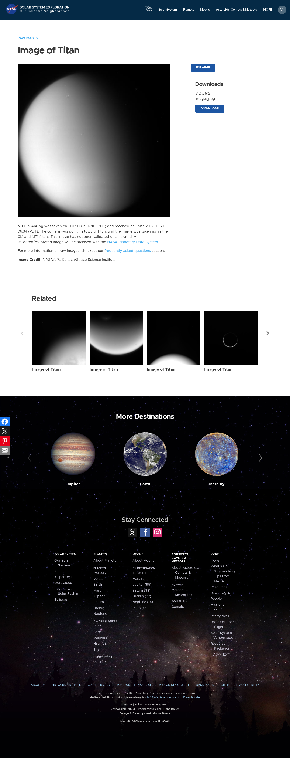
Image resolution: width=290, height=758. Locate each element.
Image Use (124, 685)
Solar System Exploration (45, 6)
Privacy (104, 685)
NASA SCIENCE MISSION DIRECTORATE (164, 685)
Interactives (220, 616)
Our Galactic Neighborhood (45, 12)
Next (268, 333)
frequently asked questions (127, 251)
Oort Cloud (63, 583)
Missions (217, 604)
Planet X (100, 662)
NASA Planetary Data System (132, 242)
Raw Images (28, 38)
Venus (98, 579)
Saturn (98, 602)
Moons (137, 554)
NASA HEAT (220, 654)
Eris (96, 649)
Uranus (99, 608)
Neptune (100, 613)
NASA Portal (205, 685)
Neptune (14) (142, 602)
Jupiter (73, 484)
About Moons (143, 560)
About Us (38, 685)
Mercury (217, 484)
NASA (12, 9)
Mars (97, 590)
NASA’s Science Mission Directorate (173, 697)
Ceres (98, 632)
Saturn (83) (141, 590)
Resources (219, 587)
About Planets (104, 560)
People (216, 598)
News (215, 560)
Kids (214, 610)
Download (209, 108)
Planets (100, 554)
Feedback (84, 685)
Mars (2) (139, 579)
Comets (178, 606)
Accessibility (249, 685)
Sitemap (227, 685)
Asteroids (179, 601)
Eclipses (61, 599)
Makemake (102, 638)
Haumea (99, 643)
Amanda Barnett (155, 704)
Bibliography (61, 685)
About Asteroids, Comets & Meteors (185, 572)
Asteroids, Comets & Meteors (180, 558)
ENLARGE (203, 67)
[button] (268, 10)
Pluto (97, 626)
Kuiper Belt (63, 577)
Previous (22, 333)
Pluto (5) (139, 608)
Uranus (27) (141, 596)
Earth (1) (139, 573)
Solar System (65, 554)
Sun (57, 571)
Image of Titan (46, 370)
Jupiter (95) (141, 584)
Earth (145, 484)
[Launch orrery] (148, 11)
